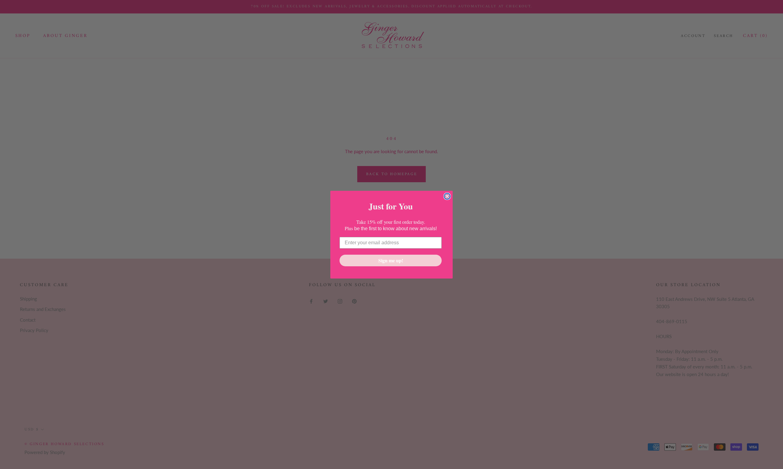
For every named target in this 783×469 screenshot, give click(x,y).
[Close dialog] (447, 196)
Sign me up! (390, 260)
